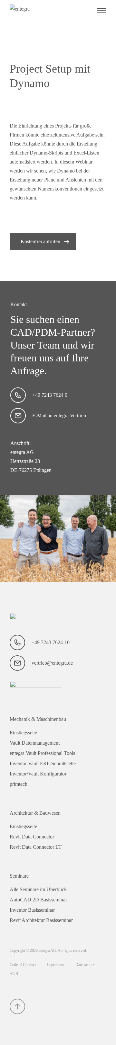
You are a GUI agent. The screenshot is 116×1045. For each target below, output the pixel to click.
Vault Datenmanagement (35, 743)
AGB (14, 973)
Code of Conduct (23, 964)
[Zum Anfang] (17, 1006)
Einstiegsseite (23, 732)
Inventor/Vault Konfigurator (38, 773)
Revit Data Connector (32, 836)
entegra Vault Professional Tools (42, 753)
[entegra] (42, 10)
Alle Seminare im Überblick (38, 889)
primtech (18, 784)
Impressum (56, 964)
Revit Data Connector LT (36, 847)
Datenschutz (84, 964)
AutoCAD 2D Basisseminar (38, 899)
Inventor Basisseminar (32, 910)
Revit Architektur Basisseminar (41, 920)
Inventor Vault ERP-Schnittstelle (43, 763)
